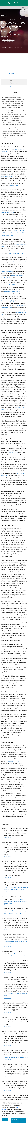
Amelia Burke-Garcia (15, 34)
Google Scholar (7, 837)
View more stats (14, 86)
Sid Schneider (5, 34)
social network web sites (8, 41)
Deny (6, 1120)
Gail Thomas (4, 36)
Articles (4, 16)
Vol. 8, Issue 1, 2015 (6, 19)
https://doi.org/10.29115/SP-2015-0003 (12, 47)
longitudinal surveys (7, 39)
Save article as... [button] (13, 73)
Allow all (23, 1121)
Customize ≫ (15, 1121)
